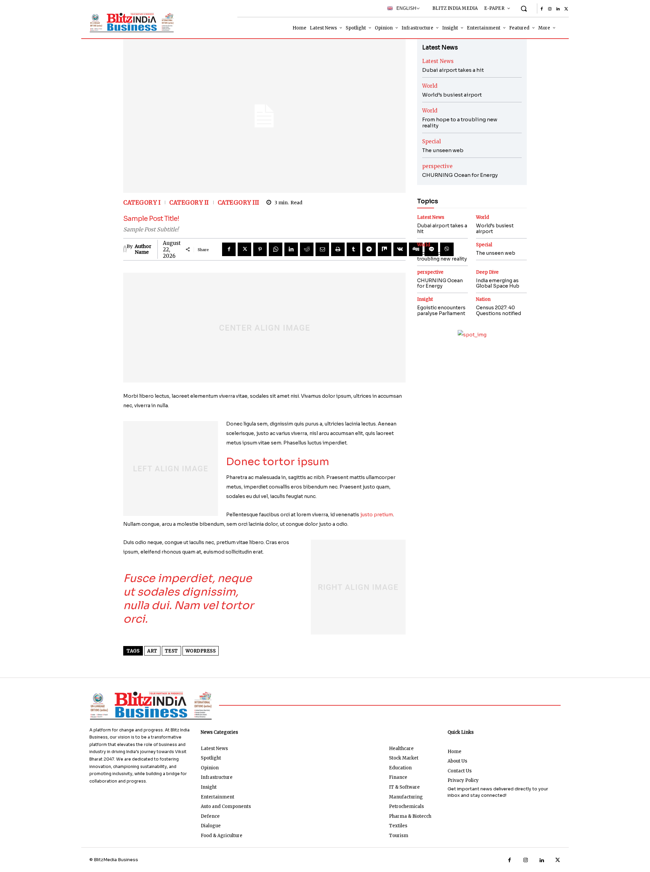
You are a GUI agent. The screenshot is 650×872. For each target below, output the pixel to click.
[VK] (400, 249)
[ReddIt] (306, 249)
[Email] (322, 249)
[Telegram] (369, 249)
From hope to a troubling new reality (459, 122)
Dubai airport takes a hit (453, 70)
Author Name (143, 249)
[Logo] (130, 22)
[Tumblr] (353, 249)
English (404, 8)
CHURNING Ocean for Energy (460, 175)
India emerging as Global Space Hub (497, 283)
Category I (141, 203)
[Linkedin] (558, 9)
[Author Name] (125, 249)
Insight (425, 299)
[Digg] (415, 249)
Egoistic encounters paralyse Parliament (441, 310)
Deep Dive (487, 272)
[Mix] (384, 249)
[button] (524, 8)
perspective (437, 166)
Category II (189, 203)
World (429, 85)
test (171, 651)
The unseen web (442, 150)
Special (431, 141)
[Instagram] (550, 9)
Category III (238, 203)
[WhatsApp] (275, 249)
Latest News (438, 61)
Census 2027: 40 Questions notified (498, 310)
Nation (483, 299)
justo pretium (376, 515)
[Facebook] (542, 9)
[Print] (338, 249)
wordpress (201, 651)
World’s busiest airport (452, 94)
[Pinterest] (260, 249)
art (152, 651)
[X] (566, 9)
